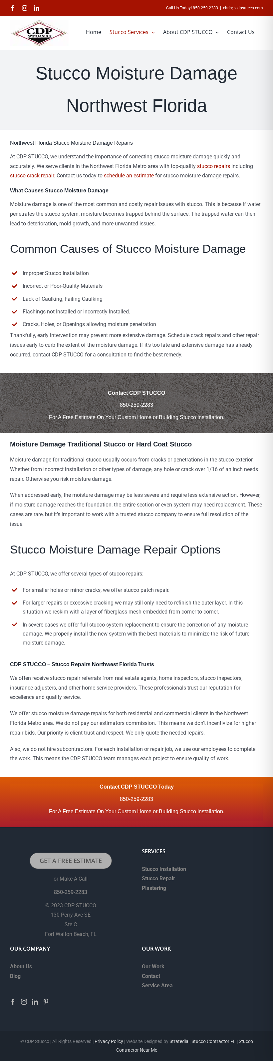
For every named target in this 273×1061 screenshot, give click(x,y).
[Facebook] (13, 1002)
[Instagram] (24, 1002)
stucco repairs (213, 166)
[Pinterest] (46, 1002)
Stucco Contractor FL (213, 1041)
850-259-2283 (136, 405)
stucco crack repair (32, 175)
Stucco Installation (164, 869)
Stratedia (178, 1041)
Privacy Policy (109, 1041)
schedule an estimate (129, 175)
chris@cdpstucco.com (243, 8)
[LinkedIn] (35, 1002)
